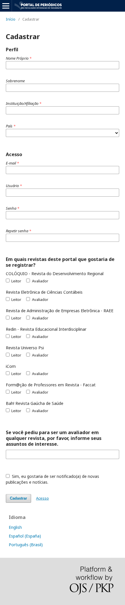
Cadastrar (18, 498)
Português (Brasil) (26, 544)
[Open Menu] (6, 6)
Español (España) (25, 536)
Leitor (15, 281)
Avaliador (39, 281)
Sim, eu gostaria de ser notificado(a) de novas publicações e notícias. (52, 479)
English (15, 527)
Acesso (42, 498)
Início (10, 19)
